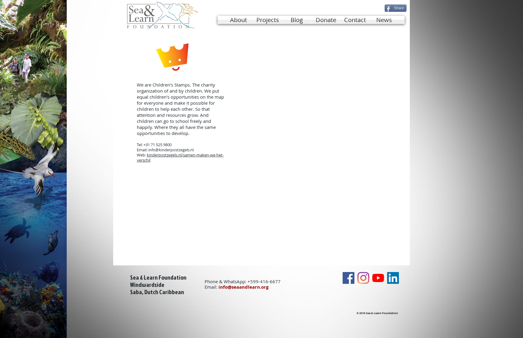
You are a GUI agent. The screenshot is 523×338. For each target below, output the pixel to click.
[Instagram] (363, 278)
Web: (142, 155)
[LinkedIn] (393, 278)
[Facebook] (348, 278)
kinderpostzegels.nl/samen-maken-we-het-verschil (180, 157)
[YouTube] (378, 278)
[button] (267, 20)
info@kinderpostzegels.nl (171, 150)
